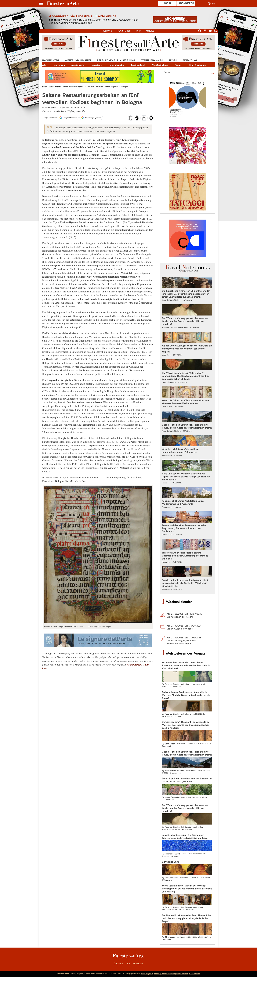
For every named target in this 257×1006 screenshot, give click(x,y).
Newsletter (124, 31)
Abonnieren (186, 3)
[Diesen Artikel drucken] (137, 118)
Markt (177, 65)
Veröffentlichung (160, 65)
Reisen (173, 60)
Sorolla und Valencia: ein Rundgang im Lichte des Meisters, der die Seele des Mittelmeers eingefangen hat (185, 583)
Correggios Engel (170, 861)
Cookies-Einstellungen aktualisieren (174, 974)
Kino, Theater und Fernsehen (197, 65)
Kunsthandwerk (138, 65)
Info (138, 31)
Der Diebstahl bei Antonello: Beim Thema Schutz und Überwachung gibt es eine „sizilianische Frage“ (187, 918)
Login (167, 3)
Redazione (51, 107)
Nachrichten (50, 60)
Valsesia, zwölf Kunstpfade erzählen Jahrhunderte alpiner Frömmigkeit (180, 451)
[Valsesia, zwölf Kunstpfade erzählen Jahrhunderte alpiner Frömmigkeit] (187, 441)
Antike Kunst (60, 111)
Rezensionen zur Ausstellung (116, 60)
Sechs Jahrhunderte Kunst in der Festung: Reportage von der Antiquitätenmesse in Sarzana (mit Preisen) (187, 888)
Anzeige (150, 31)
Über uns (107, 31)
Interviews (97, 65)
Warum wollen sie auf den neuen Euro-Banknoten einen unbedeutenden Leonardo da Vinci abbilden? (186, 665)
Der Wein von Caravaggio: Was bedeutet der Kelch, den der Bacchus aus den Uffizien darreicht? (185, 321)
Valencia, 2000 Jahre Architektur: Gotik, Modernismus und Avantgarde (183, 502)
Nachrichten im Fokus (116, 65)
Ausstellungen (78, 65)
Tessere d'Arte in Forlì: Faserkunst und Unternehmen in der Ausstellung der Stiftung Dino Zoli (185, 555)
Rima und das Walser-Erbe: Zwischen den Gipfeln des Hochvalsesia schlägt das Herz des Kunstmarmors (186, 476)
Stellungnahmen (152, 60)
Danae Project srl (147, 974)
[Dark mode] (151, 119)
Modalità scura (194, 974)
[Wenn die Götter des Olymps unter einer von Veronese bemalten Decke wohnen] (187, 392)
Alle (44, 65)
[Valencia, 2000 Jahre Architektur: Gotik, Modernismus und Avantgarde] (187, 493)
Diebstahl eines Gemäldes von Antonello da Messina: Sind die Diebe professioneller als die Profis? (186, 695)
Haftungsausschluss (77, 111)
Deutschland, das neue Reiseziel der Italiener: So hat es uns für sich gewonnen (187, 780)
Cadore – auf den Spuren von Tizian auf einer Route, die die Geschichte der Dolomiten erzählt (187, 426)
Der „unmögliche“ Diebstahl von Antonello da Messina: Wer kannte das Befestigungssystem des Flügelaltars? (185, 725)
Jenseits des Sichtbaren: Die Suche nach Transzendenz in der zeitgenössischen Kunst (184, 837)
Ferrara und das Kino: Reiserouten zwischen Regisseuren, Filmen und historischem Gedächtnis (184, 528)
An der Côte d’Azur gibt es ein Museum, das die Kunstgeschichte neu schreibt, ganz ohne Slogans (187, 348)
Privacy (157, 974)
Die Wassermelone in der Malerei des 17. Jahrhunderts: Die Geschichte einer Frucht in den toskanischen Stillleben (185, 376)
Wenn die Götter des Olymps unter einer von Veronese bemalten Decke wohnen (185, 402)
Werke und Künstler (78, 60)
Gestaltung (190, 60)
